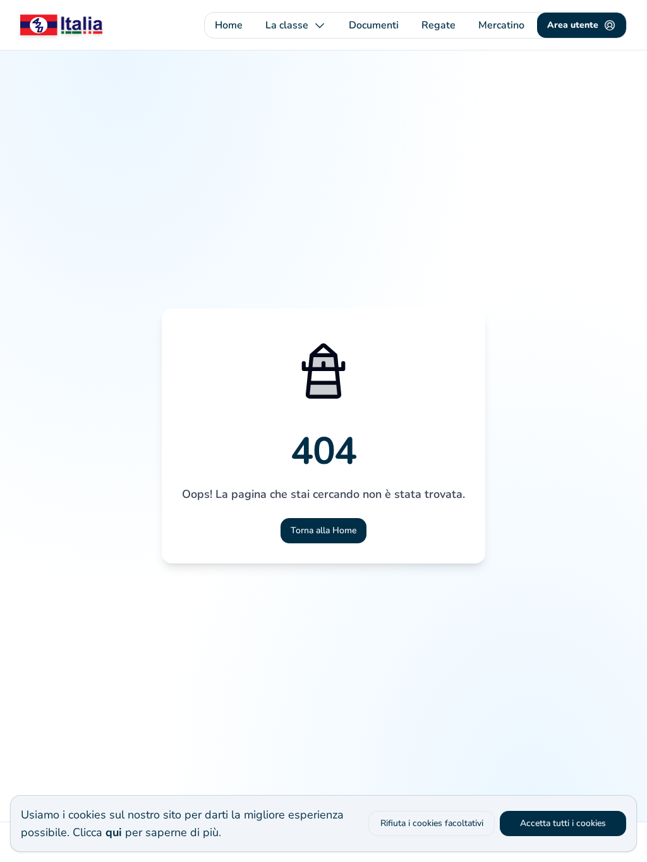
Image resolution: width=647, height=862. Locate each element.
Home (229, 25)
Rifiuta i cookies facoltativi (431, 823)
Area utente (572, 25)
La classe (286, 25)
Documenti (374, 25)
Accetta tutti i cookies (563, 823)
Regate (438, 25)
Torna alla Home (323, 530)
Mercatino (501, 25)
